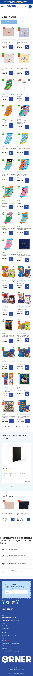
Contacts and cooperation (10, 643)
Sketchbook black (8, 468)
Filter (9, 21)
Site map (15, 667)
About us (5, 623)
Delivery (4, 640)
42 (27, 427)
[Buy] (11, 47)
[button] (3, 507)
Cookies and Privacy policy (10, 651)
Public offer (5, 628)
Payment (5, 638)
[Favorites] (24, 6)
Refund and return (8, 646)
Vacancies (5, 626)
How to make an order (9, 635)
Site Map (4, 648)
